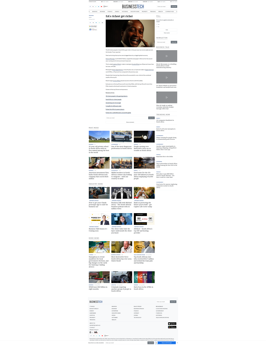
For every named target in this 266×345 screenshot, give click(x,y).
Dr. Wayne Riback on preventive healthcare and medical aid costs (166, 86)
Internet (136, 313)
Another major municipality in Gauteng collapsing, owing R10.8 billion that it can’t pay (166, 147)
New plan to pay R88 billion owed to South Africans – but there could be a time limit (165, 175)
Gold (159, 1)
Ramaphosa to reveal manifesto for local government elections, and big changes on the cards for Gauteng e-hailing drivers (98, 262)
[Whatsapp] (95, 6)
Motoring (125, 11)
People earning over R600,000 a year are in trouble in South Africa (142, 148)
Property (144, 11)
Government (114, 144)
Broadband (159, 306)
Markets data (92, 1)
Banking (94, 11)
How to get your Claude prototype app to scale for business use (98, 205)
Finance (110, 11)
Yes (158, 24)
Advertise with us (95, 325)
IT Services (159, 313)
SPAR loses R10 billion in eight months (98, 288)
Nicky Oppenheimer (117, 69)
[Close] (177, 342)
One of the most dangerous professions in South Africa (121, 147)
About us (92, 323)
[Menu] (89, 11)
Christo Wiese (116, 80)
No (158, 26)
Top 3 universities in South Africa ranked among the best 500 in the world (166, 165)
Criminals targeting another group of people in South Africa (121, 289)
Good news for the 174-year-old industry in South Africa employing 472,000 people (144, 176)
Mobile (136, 315)
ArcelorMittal (135, 64)
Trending (153, 11)
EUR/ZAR (145, 1)
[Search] (176, 11)
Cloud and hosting (161, 308)
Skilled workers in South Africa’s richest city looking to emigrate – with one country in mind (121, 176)
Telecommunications (139, 254)
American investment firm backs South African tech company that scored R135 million (99, 176)
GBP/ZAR (130, 1)
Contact (92, 327)
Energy (117, 11)
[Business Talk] (105, 6)
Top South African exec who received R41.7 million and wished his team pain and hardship (144, 260)
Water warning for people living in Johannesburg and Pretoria (166, 138)
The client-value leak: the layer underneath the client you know (121, 231)
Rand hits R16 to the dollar (164, 156)
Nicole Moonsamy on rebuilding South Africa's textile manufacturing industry (166, 65)
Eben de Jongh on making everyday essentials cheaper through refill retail (165, 107)
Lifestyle (113, 284)
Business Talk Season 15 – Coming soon (98, 230)
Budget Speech (94, 308)
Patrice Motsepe (110, 58)
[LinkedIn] (98, 6)
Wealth (160, 11)
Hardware (93, 313)
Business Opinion (115, 254)
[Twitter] (93, 6)
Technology (114, 170)
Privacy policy (94, 329)
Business (102, 11)
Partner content (94, 200)
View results (167, 32)
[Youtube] (101, 6)
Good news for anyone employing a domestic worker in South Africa (166, 185)
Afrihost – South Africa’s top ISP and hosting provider (143, 231)
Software (115, 317)
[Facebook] (90, 6)
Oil (171, 1)
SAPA (90, 17)
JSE (102, 1)
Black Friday (137, 306)
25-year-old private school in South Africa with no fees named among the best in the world (99, 149)
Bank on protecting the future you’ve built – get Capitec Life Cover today (143, 205)
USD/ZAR (115, 1)
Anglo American (149, 69)
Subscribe (174, 6)
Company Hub (169, 11)
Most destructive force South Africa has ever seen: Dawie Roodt (121, 259)
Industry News (135, 11)
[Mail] (102, 22)
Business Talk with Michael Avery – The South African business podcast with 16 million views (121, 206)
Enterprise (159, 161)
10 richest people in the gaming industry (117, 96)
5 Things (91, 254)
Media (113, 315)
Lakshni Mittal (117, 64)
